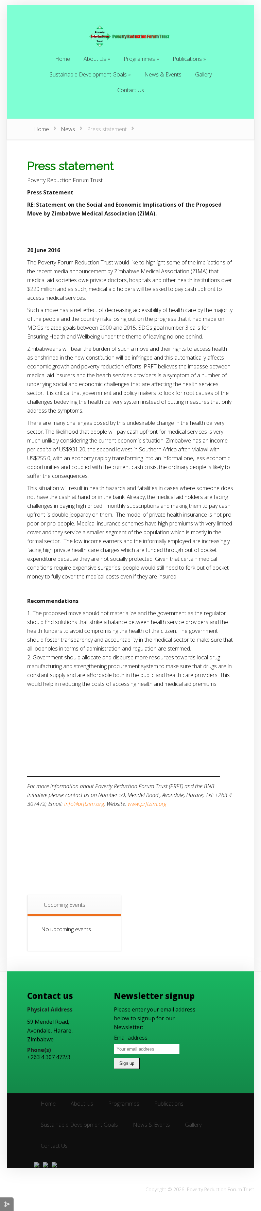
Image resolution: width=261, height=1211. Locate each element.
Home (41, 129)
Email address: (131, 1037)
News (68, 129)
